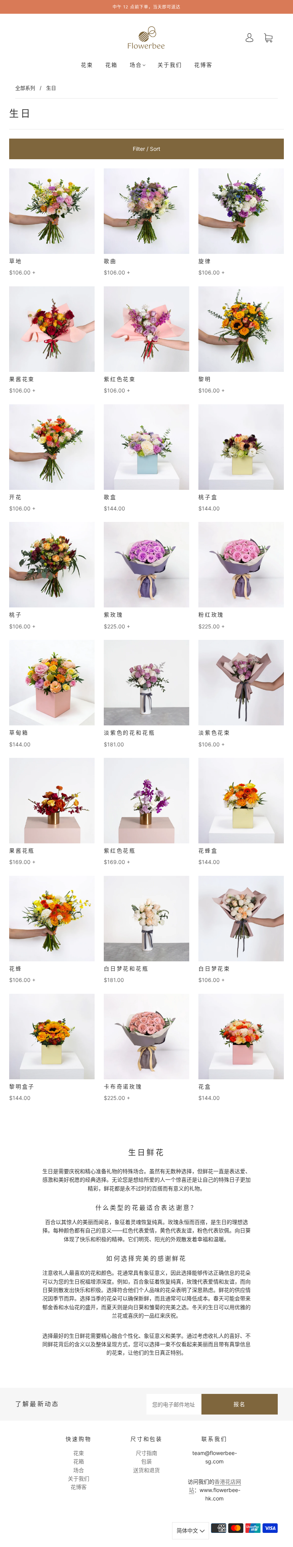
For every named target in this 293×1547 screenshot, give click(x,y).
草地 (15, 261)
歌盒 (110, 497)
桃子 (15, 614)
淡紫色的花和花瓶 (129, 732)
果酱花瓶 (22, 850)
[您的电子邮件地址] (173, 1404)
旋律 (204, 261)
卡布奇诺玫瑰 (123, 1086)
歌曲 (110, 261)
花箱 (111, 65)
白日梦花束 (214, 968)
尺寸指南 (146, 1453)
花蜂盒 (207, 850)
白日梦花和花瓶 (126, 968)
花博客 (203, 65)
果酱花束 (22, 379)
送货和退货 (146, 1470)
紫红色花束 (120, 379)
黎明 (204, 379)
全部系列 (25, 88)
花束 (87, 65)
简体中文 (188, 1530)
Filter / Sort (146, 148)
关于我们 (170, 65)
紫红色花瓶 (120, 850)
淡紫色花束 (214, 732)
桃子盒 (207, 497)
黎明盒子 (22, 1086)
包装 (146, 1461)
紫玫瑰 (113, 614)
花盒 (204, 1086)
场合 (136, 65)
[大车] (268, 37)
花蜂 (15, 968)
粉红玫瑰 (211, 614)
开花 (15, 497)
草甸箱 (18, 732)
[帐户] (249, 37)
